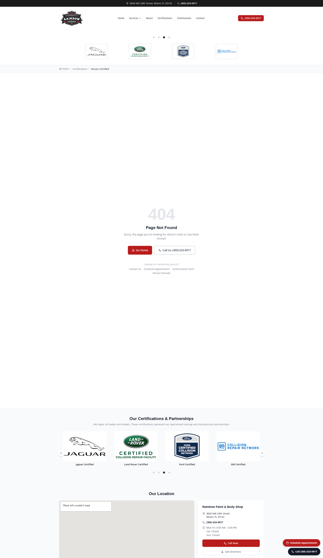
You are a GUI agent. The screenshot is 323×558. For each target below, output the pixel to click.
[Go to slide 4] (169, 472)
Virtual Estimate (161, 273)
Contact (200, 18)
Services (133, 18)
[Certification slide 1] (154, 37)
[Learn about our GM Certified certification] (227, 51)
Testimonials (184, 18)
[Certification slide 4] (169, 37)
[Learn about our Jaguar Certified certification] (96, 51)
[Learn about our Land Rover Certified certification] (140, 51)
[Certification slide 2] (159, 37)
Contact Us (135, 269)
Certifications (164, 18)
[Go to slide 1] (154, 472)
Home (121, 18)
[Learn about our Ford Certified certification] (183, 51)
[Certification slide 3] (164, 37)
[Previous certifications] (61, 453)
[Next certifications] (262, 453)
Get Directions (233, 551)
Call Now (233, 543)
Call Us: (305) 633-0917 (177, 250)
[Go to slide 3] (164, 472)
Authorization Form (183, 269)
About (149, 18)
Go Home (142, 250)
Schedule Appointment (157, 269)
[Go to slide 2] (159, 472)
